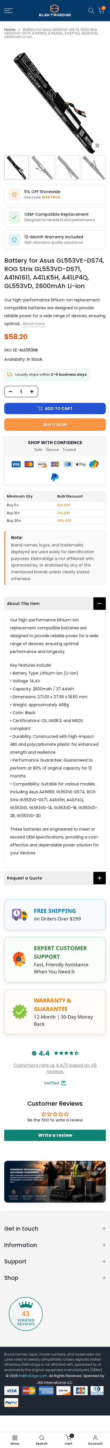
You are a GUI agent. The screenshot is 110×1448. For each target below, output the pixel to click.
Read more (34, 324)
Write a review (55, 1135)
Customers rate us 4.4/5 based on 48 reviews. (55, 1068)
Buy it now (55, 424)
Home (10, 29)
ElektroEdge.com (33, 1376)
